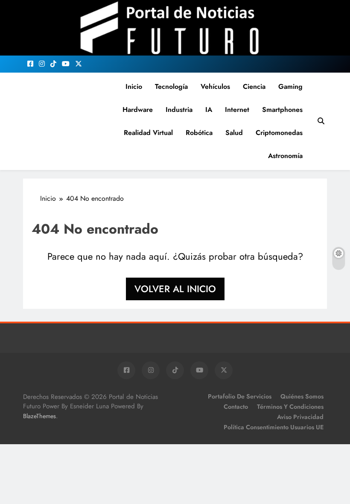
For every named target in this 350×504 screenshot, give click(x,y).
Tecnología (171, 86)
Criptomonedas (279, 133)
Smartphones (282, 109)
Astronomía (285, 156)
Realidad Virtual (148, 133)
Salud (234, 133)
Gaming (290, 86)
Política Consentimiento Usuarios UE (274, 427)
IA (208, 109)
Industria (179, 109)
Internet (237, 109)
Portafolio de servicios (239, 396)
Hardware (137, 109)
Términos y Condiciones (290, 406)
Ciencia (254, 86)
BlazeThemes (39, 416)
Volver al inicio (175, 289)
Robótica (199, 133)
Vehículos (215, 86)
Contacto (236, 406)
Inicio (133, 86)
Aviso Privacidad (300, 417)
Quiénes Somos (302, 396)
